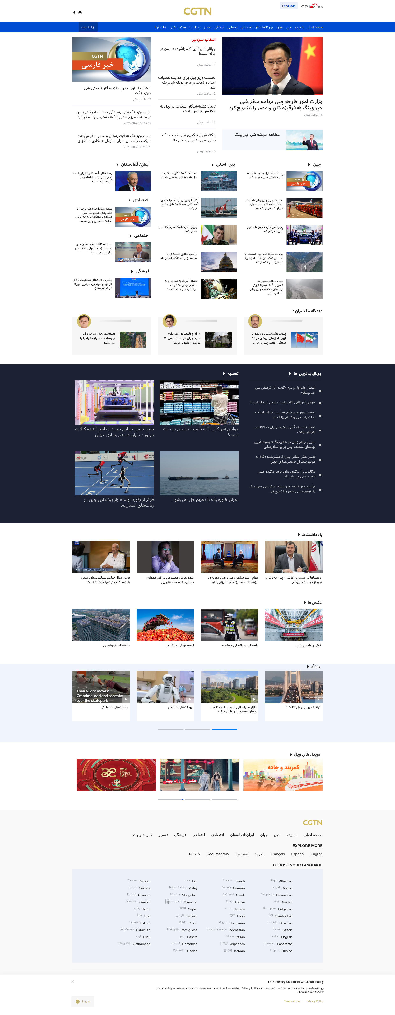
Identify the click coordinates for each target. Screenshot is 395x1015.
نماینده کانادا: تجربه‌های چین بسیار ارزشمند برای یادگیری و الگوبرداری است (93, 248)
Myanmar (181, 902)
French (234, 881)
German (233, 888)
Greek (234, 895)
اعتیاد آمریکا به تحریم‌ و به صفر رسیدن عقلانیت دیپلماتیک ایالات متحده (181, 285)
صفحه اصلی (313, 834)
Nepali (189, 909)
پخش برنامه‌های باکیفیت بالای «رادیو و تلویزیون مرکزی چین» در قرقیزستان (92, 284)
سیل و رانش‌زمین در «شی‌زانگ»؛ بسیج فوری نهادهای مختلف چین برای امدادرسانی (266, 287)
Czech (282, 930)
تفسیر (163, 834)
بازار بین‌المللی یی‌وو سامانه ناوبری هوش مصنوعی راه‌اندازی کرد (233, 709)
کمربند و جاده (142, 834)
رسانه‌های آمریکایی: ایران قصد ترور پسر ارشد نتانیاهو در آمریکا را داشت (92, 177)
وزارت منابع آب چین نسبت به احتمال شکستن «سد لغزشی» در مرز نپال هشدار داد (263, 258)
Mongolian (184, 895)
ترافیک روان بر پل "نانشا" (303, 707)
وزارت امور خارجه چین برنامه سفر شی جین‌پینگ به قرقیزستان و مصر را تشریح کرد (282, 489)
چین (277, 834)
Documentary (218, 854)
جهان (264, 834)
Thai (143, 916)
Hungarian (231, 923)
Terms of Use (292, 1001)
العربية (259, 854)
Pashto (189, 937)
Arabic (282, 888)
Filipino (281, 951)
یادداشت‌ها (312, 535)
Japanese (232, 944)
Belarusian (276, 895)
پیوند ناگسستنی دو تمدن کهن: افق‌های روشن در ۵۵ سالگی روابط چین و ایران (269, 338)
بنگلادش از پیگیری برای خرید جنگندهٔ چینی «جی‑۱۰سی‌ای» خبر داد (286, 474)
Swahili (138, 902)
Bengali (283, 902)
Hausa (235, 902)
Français (278, 854)
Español (297, 854)
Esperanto (278, 944)
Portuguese (182, 930)
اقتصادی (217, 834)
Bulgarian (277, 909)
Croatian (279, 923)
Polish (188, 923)
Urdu (143, 937)
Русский (241, 854)
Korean (234, 951)
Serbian (139, 881)
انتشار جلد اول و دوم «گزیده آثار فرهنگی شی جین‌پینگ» (265, 175)
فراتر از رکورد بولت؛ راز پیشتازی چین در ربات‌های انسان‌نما (119, 502)
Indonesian (226, 930)
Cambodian (280, 916)
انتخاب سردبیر (204, 40)
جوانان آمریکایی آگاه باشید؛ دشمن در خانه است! (282, 402)
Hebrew (234, 909)
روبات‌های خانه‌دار (180, 707)
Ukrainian (135, 930)
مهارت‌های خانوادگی (114, 707)
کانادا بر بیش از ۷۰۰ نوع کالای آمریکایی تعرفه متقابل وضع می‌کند (179, 204)
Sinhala (140, 888)
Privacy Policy (315, 1001)
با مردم (291, 834)
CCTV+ (194, 854)
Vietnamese (134, 944)
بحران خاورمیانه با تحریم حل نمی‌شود (205, 499)
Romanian (184, 944)
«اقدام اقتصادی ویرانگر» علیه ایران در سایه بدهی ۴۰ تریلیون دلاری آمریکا (182, 338)
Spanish (138, 895)
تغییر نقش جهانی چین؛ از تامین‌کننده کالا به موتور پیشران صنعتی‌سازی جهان (285, 459)
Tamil (142, 909)
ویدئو (316, 666)
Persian (187, 916)
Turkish (139, 923)
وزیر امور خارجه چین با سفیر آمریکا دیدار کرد (265, 229)
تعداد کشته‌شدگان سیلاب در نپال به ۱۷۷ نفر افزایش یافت (179, 175)
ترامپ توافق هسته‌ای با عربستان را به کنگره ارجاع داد (179, 256)
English (317, 854)
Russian (185, 951)
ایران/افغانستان (242, 834)
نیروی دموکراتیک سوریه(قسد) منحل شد (178, 229)
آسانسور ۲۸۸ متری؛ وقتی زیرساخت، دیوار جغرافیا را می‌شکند (97, 338)
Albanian (281, 881)
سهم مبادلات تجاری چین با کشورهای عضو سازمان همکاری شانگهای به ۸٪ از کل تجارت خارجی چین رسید (93, 215)
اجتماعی (198, 834)
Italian (235, 937)
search (85, 27)
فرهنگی (180, 834)
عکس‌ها (315, 602)
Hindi (237, 916)
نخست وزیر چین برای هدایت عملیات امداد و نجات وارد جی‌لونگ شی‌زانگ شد (264, 204)
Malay (183, 888)
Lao (191, 881)
